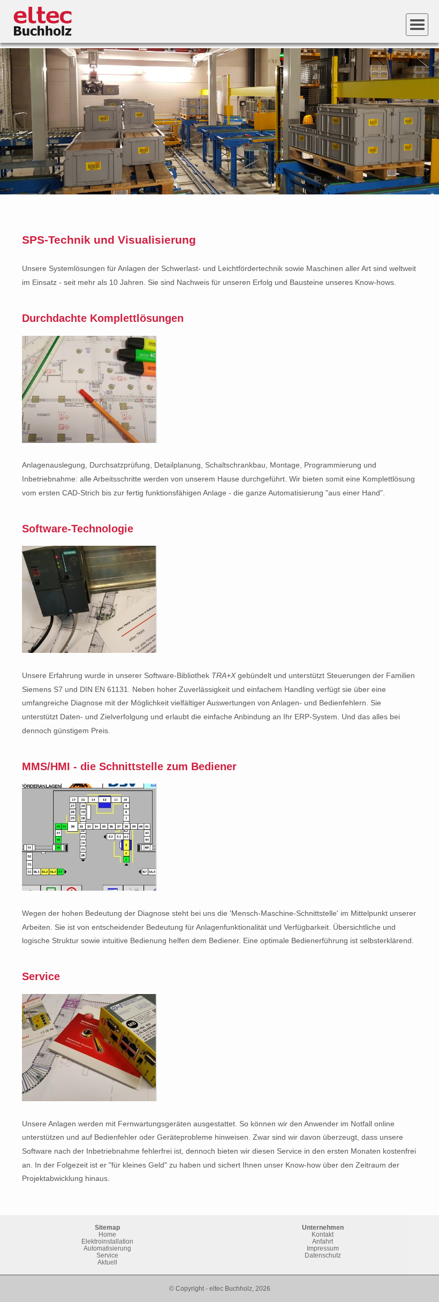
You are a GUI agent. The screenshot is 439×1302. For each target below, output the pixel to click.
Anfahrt (322, 1241)
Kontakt (323, 1234)
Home (107, 1234)
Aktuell (107, 1262)
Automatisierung (107, 1248)
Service (107, 1255)
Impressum (323, 1248)
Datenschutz (323, 1255)
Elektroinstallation (107, 1241)
